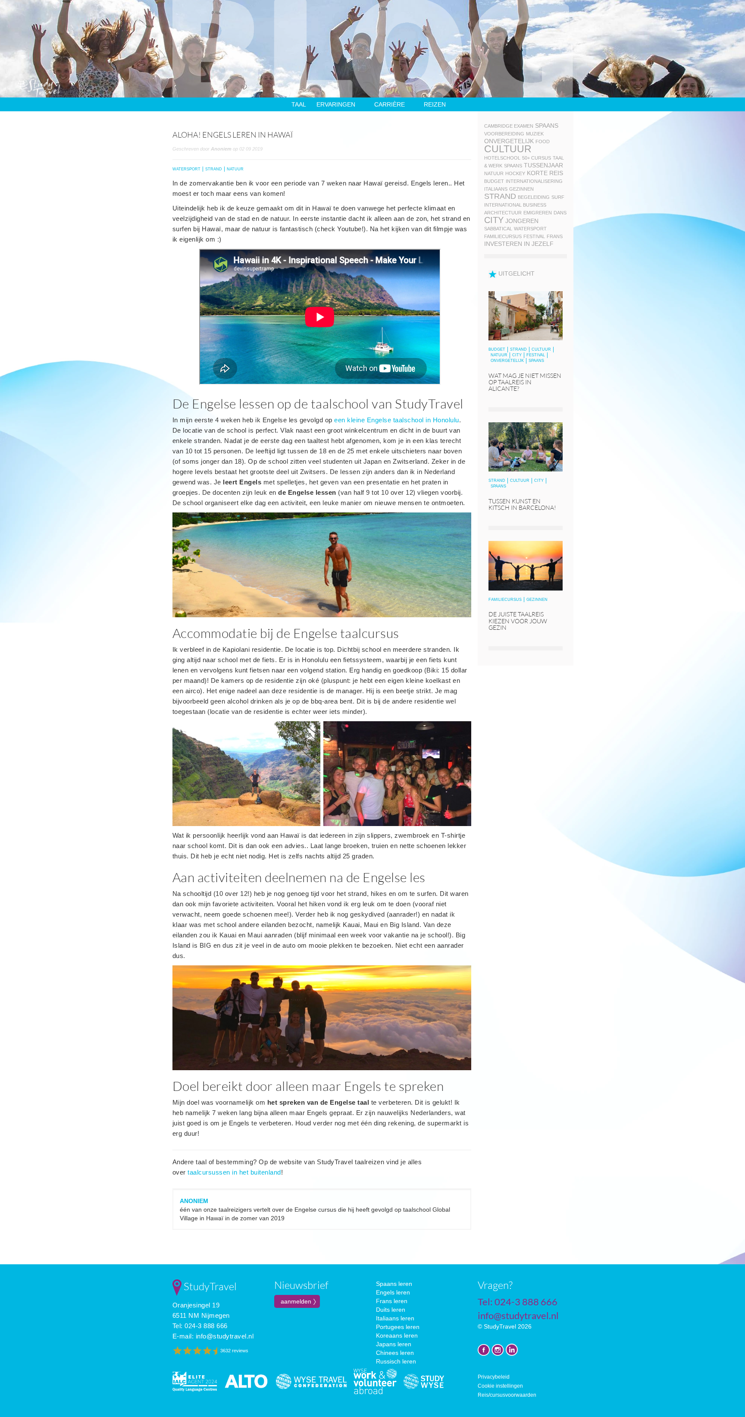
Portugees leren (397, 1326)
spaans (546, 125)
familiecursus (503, 236)
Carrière (389, 104)
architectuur (503, 212)
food (542, 141)
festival (534, 236)
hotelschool (502, 157)
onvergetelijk (509, 141)
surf (557, 197)
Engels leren (393, 1292)
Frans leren (391, 1301)
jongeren (521, 220)
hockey (515, 173)
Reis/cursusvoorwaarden (507, 1395)
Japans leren (393, 1344)
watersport (530, 228)
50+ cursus (536, 157)
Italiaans (495, 189)
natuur (494, 173)
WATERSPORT (186, 169)
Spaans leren (394, 1283)
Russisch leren (396, 1361)
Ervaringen (335, 104)
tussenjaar (543, 165)
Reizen (435, 104)
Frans (555, 236)
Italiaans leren (395, 1318)
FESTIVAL (535, 355)
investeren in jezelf (519, 243)
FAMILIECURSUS (505, 599)
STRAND (213, 169)
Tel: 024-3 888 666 (200, 1325)
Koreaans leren (397, 1335)
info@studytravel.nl (225, 1336)
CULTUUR (541, 349)
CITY (517, 355)
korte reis (545, 173)
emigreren (537, 212)
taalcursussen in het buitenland (234, 1172)
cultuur (508, 148)
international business (515, 204)
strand (500, 196)
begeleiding (534, 197)
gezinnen (521, 189)
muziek (535, 133)
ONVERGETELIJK (507, 360)
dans (560, 212)
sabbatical (498, 228)
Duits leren (390, 1309)
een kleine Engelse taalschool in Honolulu (396, 420)
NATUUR (235, 169)
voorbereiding (504, 133)
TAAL (298, 104)
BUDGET (496, 349)
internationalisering (534, 181)
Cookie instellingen (500, 1386)
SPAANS (536, 360)
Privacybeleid (494, 1377)
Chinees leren (395, 1352)
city (494, 220)
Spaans (513, 165)
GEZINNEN (537, 599)
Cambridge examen (508, 126)
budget (494, 181)
